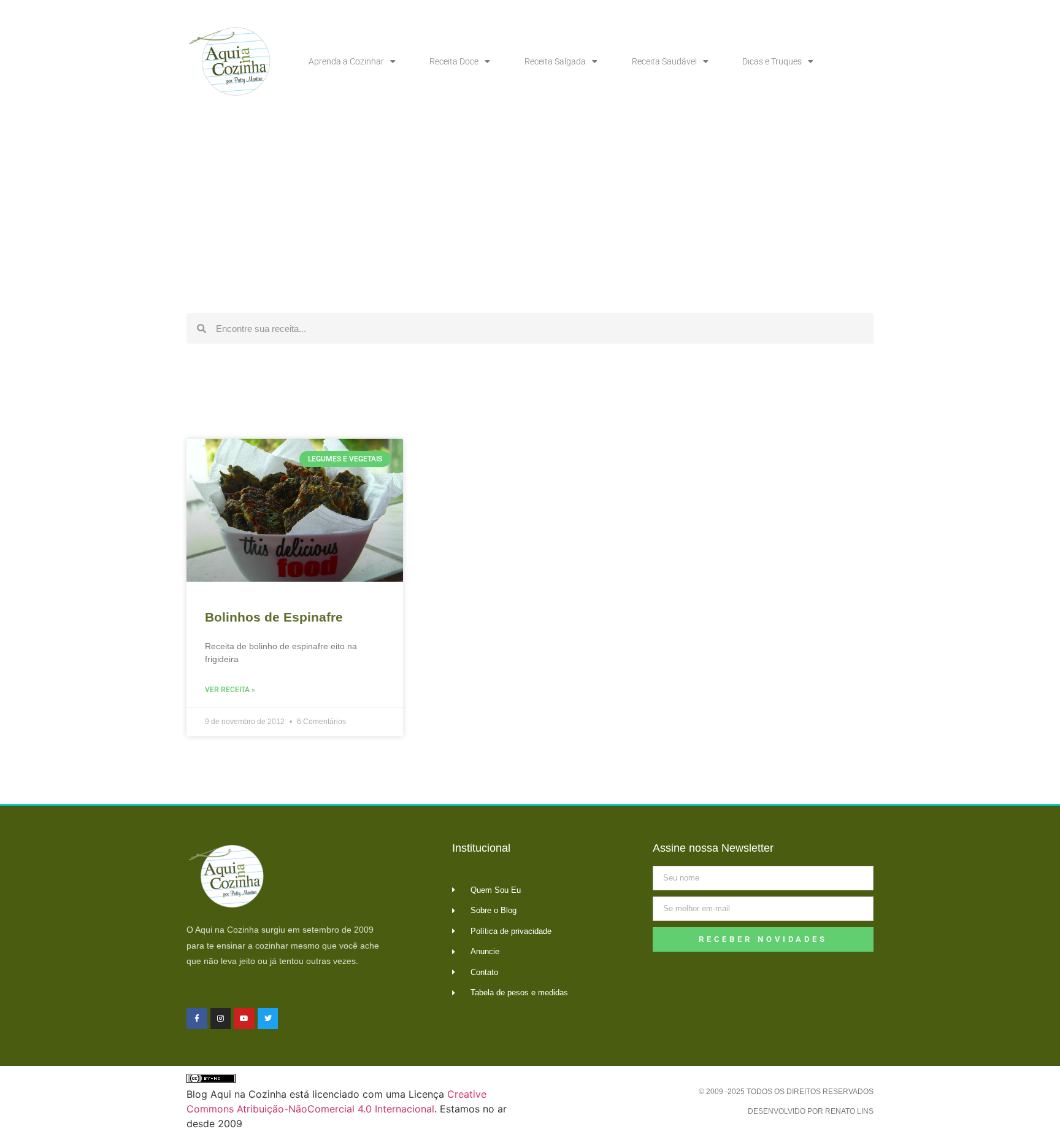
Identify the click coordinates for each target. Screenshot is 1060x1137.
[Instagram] (220, 1018)
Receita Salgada (555, 61)
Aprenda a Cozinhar (346, 61)
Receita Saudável (664, 61)
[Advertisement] (530, 215)
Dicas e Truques (772, 61)
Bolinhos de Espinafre (274, 617)
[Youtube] (244, 1018)
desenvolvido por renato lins (811, 1111)
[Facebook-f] (196, 1018)
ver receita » (230, 689)
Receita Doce (453, 61)
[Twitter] (268, 1018)
